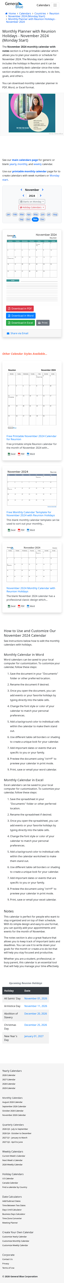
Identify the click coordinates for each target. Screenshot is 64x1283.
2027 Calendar (8, 1079)
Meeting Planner (10, 1222)
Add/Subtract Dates (11, 1201)
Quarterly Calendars (13, 1124)
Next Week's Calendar (12, 1160)
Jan (8, 214)
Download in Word (22, 315)
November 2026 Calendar (14, 1115)
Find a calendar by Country (14, 1187)
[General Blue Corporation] (14, 5)
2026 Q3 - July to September (15, 1129)
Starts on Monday (32, 201)
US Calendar (8, 1178)
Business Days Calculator (13, 1214)
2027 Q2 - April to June (12, 1142)
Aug (55, 214)
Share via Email (18, 333)
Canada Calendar (10, 1182)
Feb (15, 214)
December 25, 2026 (35, 1025)
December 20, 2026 (35, 1013)
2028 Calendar (8, 1083)
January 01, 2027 (33, 1036)
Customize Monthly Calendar (15, 1241)
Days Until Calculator (12, 1209)
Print (44, 322)
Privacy (5, 1263)
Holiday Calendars (32, 207)
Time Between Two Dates (13, 1205)
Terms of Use (8, 1267)
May (36, 214)
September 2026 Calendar (14, 1106)
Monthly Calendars (12, 1097)
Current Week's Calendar (13, 1155)
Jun (42, 214)
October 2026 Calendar (12, 1110)
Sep (21, 219)
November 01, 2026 (35, 998)
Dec (42, 219)
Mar (22, 214)
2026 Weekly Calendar (12, 1164)
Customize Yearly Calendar (14, 1236)
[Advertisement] (32, 167)
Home (12, 13)
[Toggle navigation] (55, 5)
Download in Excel (21, 322)
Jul (49, 214)
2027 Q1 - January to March (14, 1137)
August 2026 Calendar (12, 1102)
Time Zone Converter (12, 1218)
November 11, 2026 (35, 1006)
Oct (28, 219)
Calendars (43, 5)
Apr (28, 214)
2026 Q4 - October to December (16, 1133)
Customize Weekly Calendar (15, 1245)
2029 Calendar (8, 1088)
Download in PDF (21, 308)
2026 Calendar (8, 1075)
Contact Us (7, 1259)
